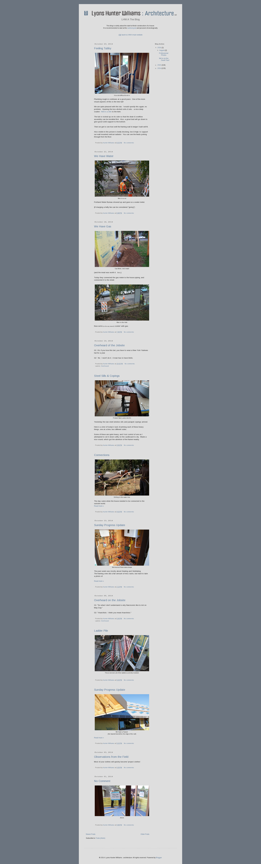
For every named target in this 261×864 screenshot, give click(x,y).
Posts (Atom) (100, 838)
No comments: (129, 143)
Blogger (159, 858)
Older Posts (145, 834)
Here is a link (106, 112)
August (162, 50)
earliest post (131, 28)
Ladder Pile (101, 630)
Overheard (105, 366)
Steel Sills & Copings (107, 375)
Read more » (99, 506)
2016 (159, 48)
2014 (159, 68)
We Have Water (104, 156)
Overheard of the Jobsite (109, 345)
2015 (159, 65)
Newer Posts (90, 834)
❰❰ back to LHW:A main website (130, 35)
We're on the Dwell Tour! (164, 59)
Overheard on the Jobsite (109, 600)
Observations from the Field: (111, 756)
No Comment (102, 781)
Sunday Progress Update (109, 525)
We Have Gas (102, 226)
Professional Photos (163, 54)
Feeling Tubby (102, 48)
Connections (101, 454)
